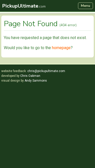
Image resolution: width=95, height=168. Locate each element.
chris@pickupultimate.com (46, 71)
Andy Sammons (36, 80)
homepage (61, 47)
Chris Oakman (30, 76)
